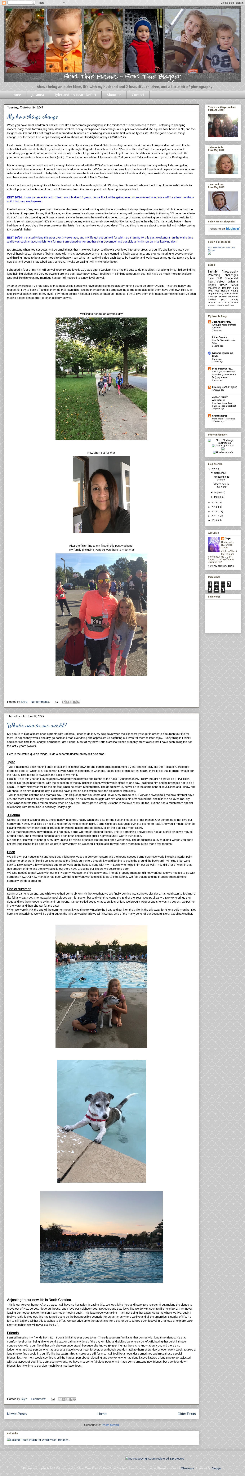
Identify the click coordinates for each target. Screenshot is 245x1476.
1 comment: (39, 1398)
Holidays (212, 299)
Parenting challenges (223, 275)
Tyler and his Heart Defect (75, 95)
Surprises (216, 359)
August (218, 492)
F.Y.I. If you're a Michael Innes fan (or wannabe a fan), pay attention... (224, 374)
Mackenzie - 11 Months (223, 418)
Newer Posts (17, 1414)
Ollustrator (187, 1468)
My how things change (32, 116)
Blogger (216, 1468)
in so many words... (223, 368)
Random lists (230, 288)
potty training (229, 299)
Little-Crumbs (219, 337)
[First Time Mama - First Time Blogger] (209, 253)
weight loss (229, 305)
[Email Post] (56, 701)
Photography (230, 271)
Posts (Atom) (110, 1424)
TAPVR (234, 285)
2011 (214, 516)
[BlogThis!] (67, 702)
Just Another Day (221, 322)
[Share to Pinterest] (78, 702)
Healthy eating (229, 290)
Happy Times (217, 285)
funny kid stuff (224, 293)
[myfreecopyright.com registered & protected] (154, 1458)
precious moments (216, 305)
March (217, 497)
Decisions (233, 296)
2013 (214, 507)
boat (210, 290)
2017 (214, 469)
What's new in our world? (37, 725)
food (217, 290)
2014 (214, 502)
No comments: (41, 701)
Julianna (38, 95)
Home (16, 95)
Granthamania (219, 415)
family (213, 271)
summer (212, 302)
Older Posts (187, 1414)
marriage (212, 296)
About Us (114, 95)
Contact (138, 95)
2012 (214, 511)
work (220, 302)
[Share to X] (71, 702)
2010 (214, 520)
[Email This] (64, 702)
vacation (223, 296)
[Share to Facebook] (75, 702)
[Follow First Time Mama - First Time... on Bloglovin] (224, 230)
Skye (228, 538)
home (235, 293)
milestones (214, 288)
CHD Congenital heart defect (223, 280)
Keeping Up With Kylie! (224, 387)
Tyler (211, 278)
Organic (212, 293)
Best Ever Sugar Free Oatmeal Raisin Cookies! (224, 404)
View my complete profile (221, 566)
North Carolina (231, 302)
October (218, 473)
